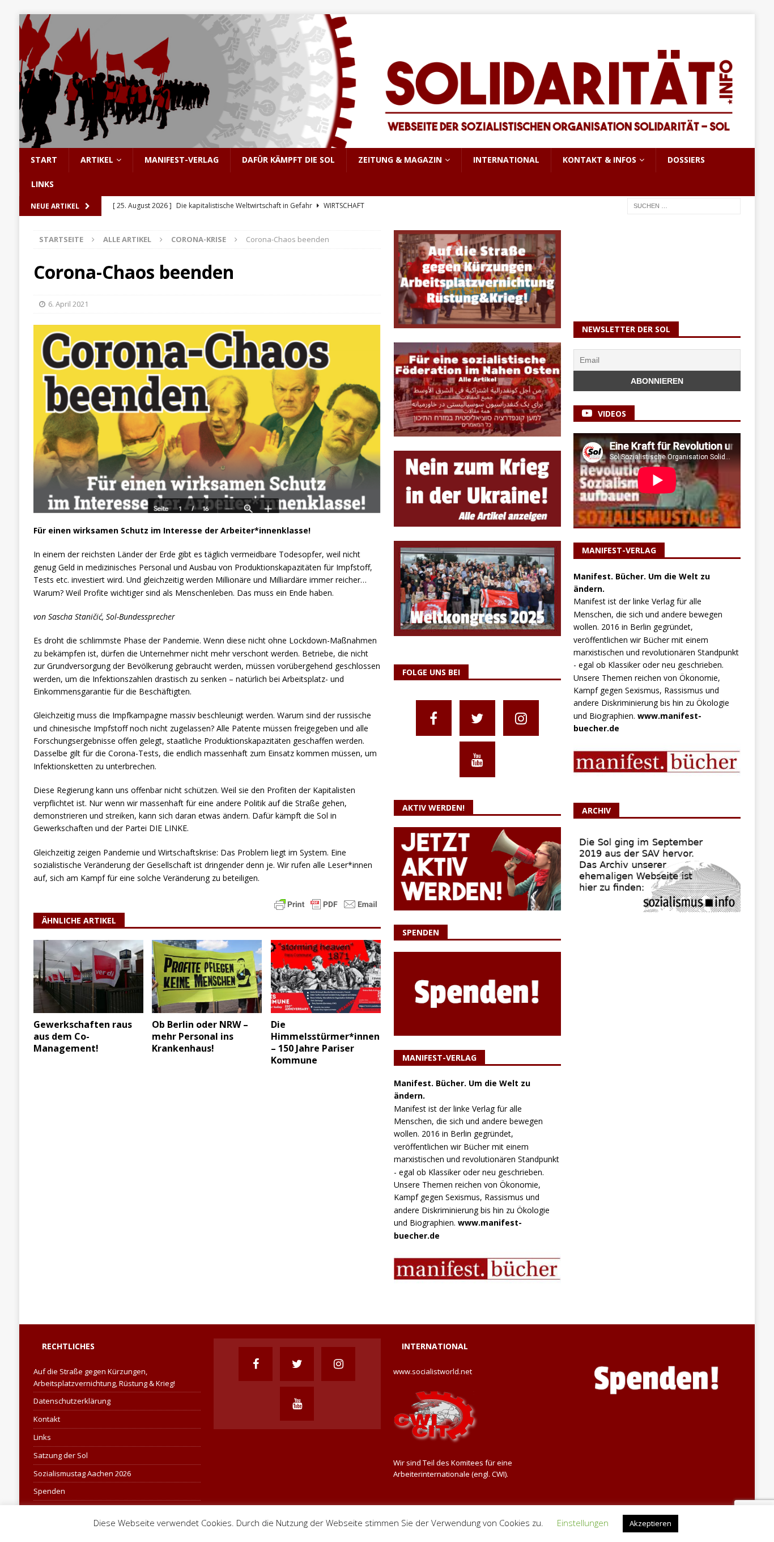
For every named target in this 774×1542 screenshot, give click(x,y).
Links (42, 184)
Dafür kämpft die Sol (288, 159)
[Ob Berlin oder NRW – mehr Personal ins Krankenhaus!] (207, 976)
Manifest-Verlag (181, 159)
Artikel (96, 159)
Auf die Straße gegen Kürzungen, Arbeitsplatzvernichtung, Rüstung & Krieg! (104, 1377)
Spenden (49, 1491)
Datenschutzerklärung (71, 1401)
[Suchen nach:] (684, 205)
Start (44, 159)
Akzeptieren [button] (650, 1523)
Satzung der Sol (60, 1455)
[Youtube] (477, 759)
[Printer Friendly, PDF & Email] (326, 903)
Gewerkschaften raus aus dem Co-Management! (82, 1036)
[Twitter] (477, 718)
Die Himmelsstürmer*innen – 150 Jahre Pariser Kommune (325, 1042)
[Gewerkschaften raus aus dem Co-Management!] (88, 976)
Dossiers (686, 159)
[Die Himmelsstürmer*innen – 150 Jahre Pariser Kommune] (326, 976)
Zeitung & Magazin (400, 159)
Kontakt (46, 1419)
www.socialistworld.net (432, 1371)
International (506, 159)
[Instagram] (521, 718)
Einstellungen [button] (583, 1522)
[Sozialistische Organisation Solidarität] (387, 141)
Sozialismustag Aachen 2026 (82, 1473)
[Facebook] (434, 718)
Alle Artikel (127, 239)
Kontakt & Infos (599, 159)
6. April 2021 (68, 304)
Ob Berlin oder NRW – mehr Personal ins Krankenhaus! (200, 1036)
